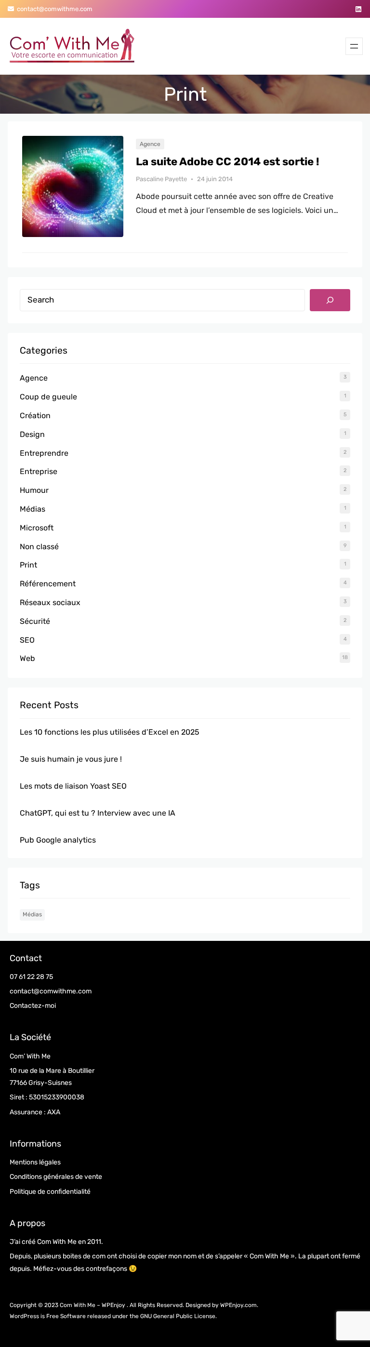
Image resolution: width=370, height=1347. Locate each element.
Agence (150, 144)
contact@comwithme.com (53, 9)
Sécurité (35, 621)
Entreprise (38, 471)
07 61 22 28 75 (31, 977)
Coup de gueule (48, 396)
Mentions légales (35, 1162)
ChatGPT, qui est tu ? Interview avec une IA (97, 813)
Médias (32, 509)
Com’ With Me (30, 1056)
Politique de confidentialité (50, 1192)
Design (32, 434)
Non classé (39, 546)
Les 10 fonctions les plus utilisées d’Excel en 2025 (109, 732)
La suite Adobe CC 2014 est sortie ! (227, 162)
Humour (34, 490)
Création (35, 415)
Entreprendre (44, 453)
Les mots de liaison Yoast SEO (73, 786)
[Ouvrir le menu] (354, 46)
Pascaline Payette (161, 179)
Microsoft (36, 527)
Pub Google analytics (58, 840)
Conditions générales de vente (56, 1177)
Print (28, 564)
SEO (27, 640)
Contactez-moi (33, 1006)
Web (27, 658)
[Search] (330, 300)
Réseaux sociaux (50, 602)
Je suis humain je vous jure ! (71, 759)
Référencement (48, 583)
